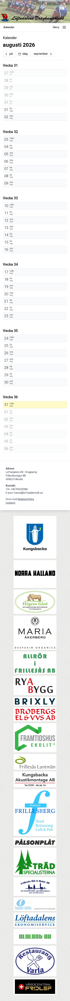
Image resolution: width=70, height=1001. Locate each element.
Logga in (10, 502)
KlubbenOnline (26, 499)
